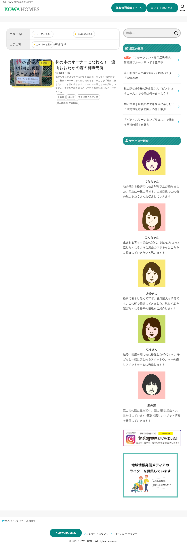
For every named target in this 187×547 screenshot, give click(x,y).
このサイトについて (97, 533)
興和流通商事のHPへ (129, 7)
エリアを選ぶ (43, 34)
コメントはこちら (162, 7)
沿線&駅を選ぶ (85, 34)
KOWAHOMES (66, 532)
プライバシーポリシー (125, 533)
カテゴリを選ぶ (44, 44)
